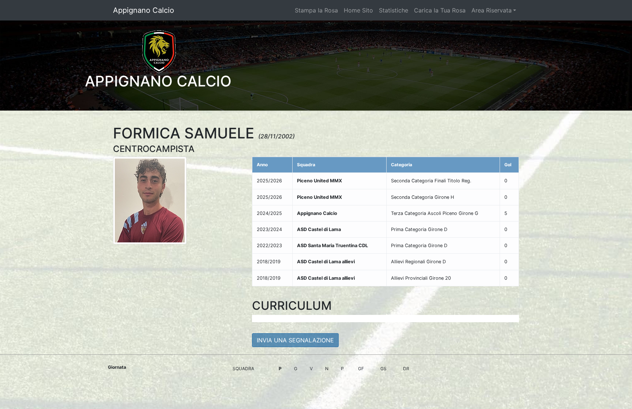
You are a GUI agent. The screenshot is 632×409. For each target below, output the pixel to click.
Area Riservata (491, 10)
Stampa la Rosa (316, 10)
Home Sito (358, 10)
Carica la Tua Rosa (440, 10)
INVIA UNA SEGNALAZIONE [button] (295, 340)
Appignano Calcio (143, 10)
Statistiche (393, 10)
